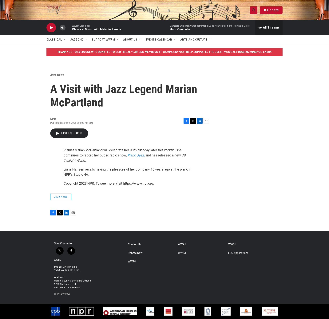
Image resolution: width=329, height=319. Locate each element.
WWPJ (182, 244)
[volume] (62, 27)
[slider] (68, 28)
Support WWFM (103, 39)
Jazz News (57, 75)
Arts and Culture (193, 39)
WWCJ (232, 244)
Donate (273, 10)
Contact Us (134, 244)
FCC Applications (238, 253)
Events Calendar (158, 39)
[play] (51, 28)
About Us (130, 39)
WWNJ (182, 253)
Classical (54, 39)
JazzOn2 (77, 39)
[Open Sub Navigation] (64, 39)
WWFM (57, 260)
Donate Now (135, 253)
